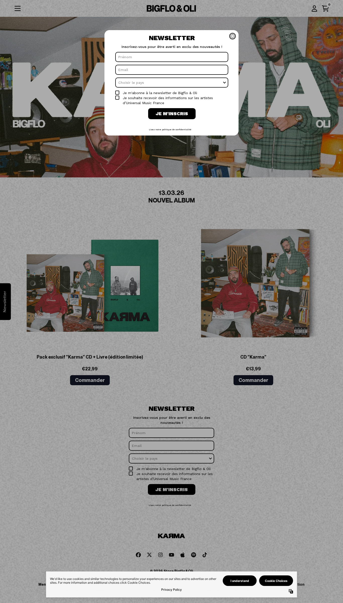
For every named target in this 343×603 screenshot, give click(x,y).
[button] (233, 36)
